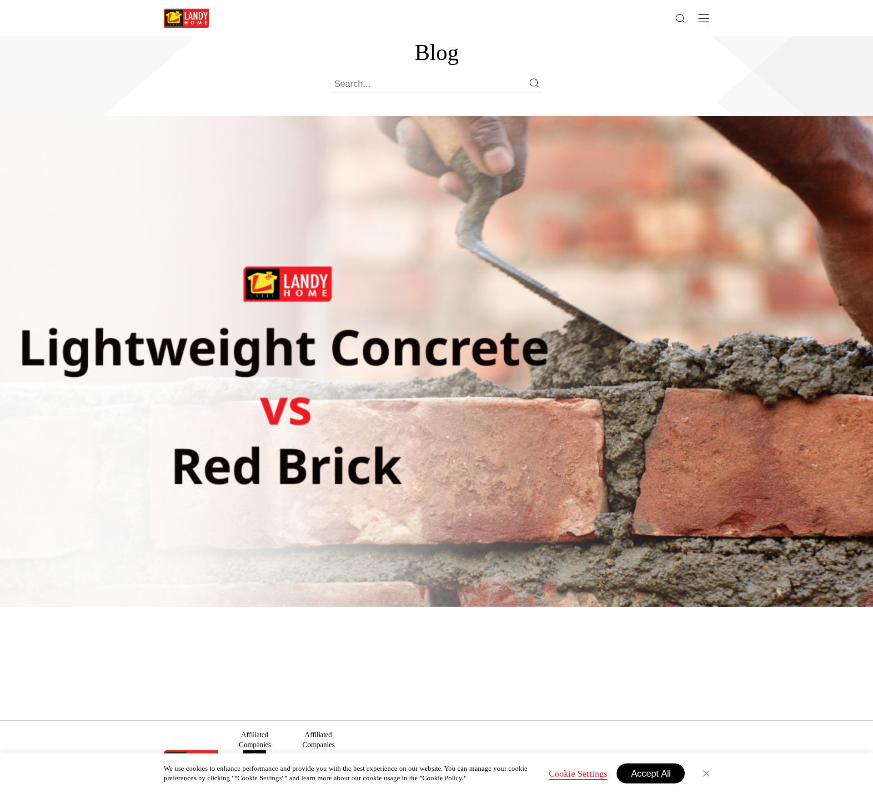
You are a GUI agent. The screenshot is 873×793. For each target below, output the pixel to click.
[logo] (186, 18)
